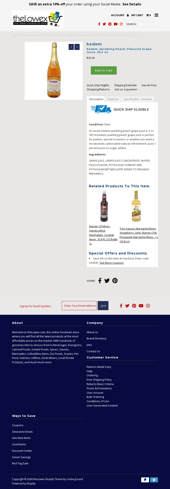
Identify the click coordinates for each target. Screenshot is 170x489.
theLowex (39, 479)
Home (16, 35)
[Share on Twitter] (107, 281)
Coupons (17, 425)
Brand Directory (96, 338)
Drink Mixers (31, 35)
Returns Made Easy (99, 367)
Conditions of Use (98, 401)
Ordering (92, 375)
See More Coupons (112, 263)
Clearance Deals (22, 431)
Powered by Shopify (23, 483)
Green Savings (21, 457)
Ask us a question (126, 89)
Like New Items (21, 438)
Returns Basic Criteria (100, 384)
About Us (92, 332)
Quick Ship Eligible (98, 85)
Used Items (19, 444)
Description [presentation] (96, 99)
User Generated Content (102, 405)
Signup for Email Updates (35, 306)
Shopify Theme (54, 479)
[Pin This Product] (115, 281)
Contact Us (93, 351)
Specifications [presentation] (131, 99)
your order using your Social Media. (85, 4)
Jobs (89, 345)
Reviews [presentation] (146, 99)
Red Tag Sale (20, 463)
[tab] (95, 99)
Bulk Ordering (95, 397)
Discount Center (22, 451)
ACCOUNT (118, 15)
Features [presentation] (113, 99)
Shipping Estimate (125, 85)
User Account (95, 393)
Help (89, 371)
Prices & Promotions (99, 388)
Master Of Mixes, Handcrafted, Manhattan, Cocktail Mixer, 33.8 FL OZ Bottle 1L (103, 234)
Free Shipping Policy (99, 379)
